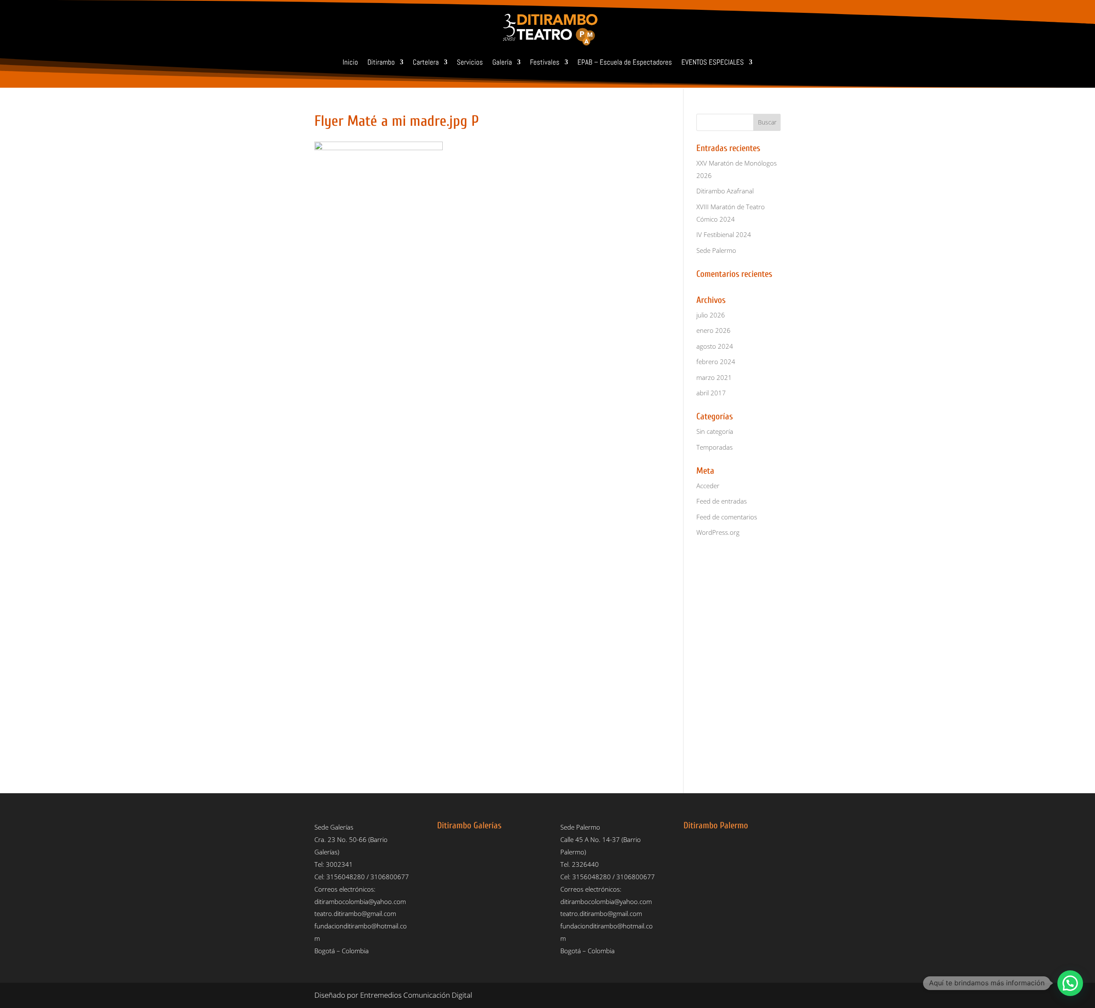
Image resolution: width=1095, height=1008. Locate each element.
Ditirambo (381, 62)
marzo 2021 (714, 377)
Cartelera (426, 62)
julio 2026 (710, 315)
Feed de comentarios (726, 517)
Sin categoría (714, 431)
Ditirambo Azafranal (725, 191)
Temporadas (714, 447)
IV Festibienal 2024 (723, 234)
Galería (502, 62)
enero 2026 (713, 330)
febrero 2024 (715, 361)
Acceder (707, 485)
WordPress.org (718, 532)
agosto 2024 (714, 346)
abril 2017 (711, 392)
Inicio (350, 62)
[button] (1070, 983)
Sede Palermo (716, 250)
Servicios (470, 62)
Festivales (544, 62)
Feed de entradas (721, 501)
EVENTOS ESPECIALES (712, 62)
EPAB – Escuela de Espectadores (624, 62)
